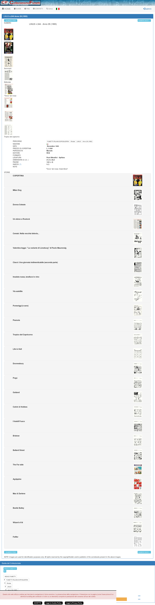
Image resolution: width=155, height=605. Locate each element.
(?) (20, 164)
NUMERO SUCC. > (144, 20)
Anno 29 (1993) (87, 141)
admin (148, 8)
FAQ (28, 9)
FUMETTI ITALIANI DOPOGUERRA (58, 141)
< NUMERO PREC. (11, 20)
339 (139, 596)
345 (139, 599)
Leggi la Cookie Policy (54, 603)
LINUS (79, 141)
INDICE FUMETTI (9, 569)
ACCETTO (37, 603)
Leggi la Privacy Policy (74, 603)
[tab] (77, 180)
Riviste (73, 141)
